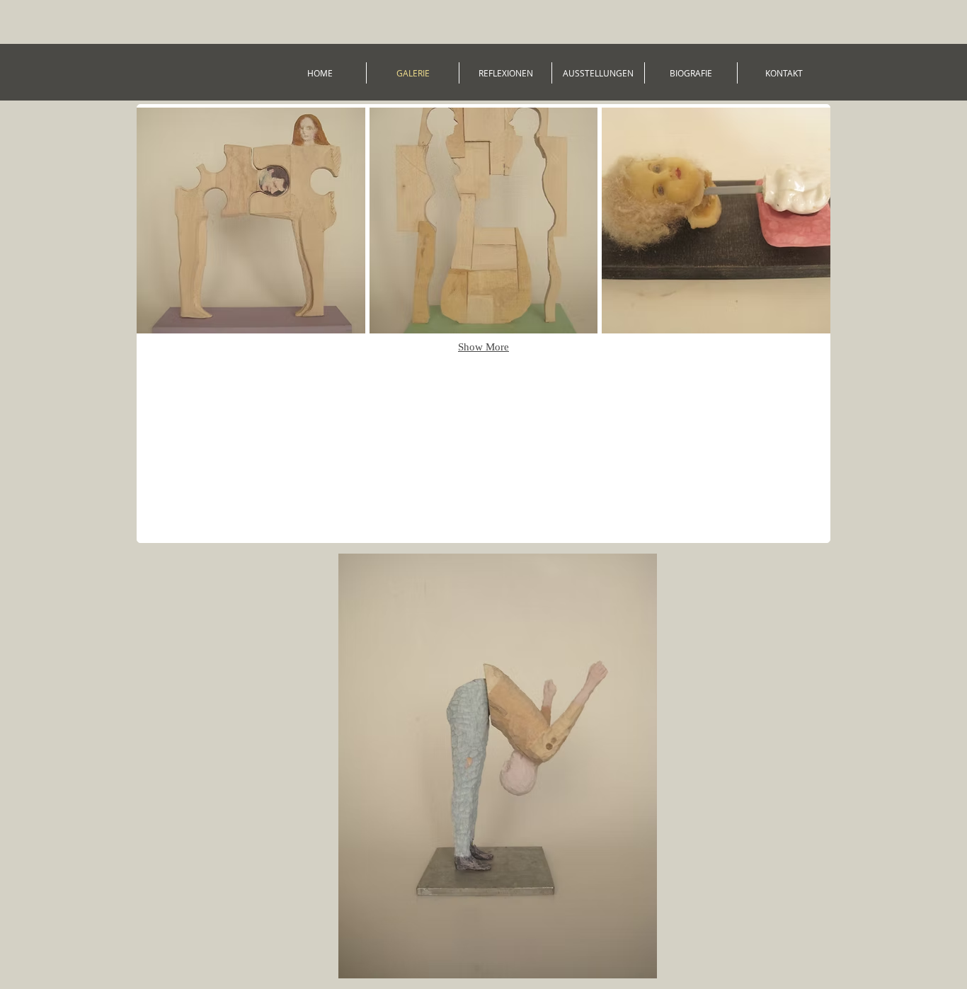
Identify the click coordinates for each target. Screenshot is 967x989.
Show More (483, 347)
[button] (251, 220)
